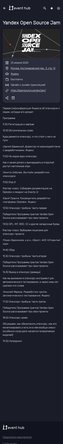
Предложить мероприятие (17, 437)
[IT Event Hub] (19, 7)
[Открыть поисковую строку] (44, 8)
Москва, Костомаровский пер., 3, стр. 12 (33, 68)
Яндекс (15, 73)
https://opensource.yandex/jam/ (28, 90)
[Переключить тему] (51, 8)
